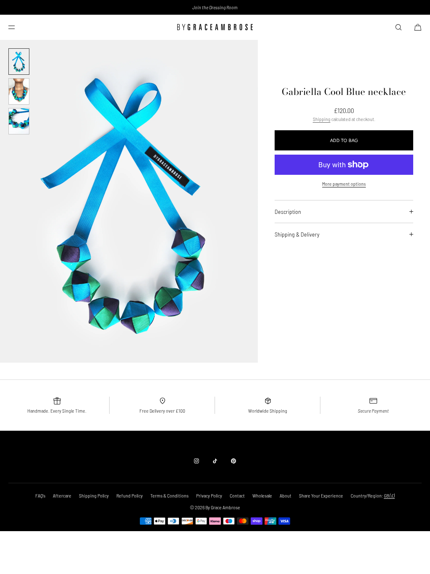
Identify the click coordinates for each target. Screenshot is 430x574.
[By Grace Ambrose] (215, 27)
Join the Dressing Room (215, 7)
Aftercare (62, 495)
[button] (398, 27)
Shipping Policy (94, 495)
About (285, 495)
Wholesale (262, 495)
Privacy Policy (209, 495)
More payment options (344, 184)
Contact (237, 495)
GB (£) (389, 495)
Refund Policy (129, 495)
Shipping (321, 119)
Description (288, 211)
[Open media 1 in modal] (129, 201)
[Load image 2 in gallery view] (18, 91)
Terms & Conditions (169, 495)
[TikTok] (215, 461)
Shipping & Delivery (297, 234)
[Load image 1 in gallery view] (18, 61)
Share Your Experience (321, 495)
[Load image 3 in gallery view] (18, 121)
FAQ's (40, 495)
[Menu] (18, 27)
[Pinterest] (233, 461)
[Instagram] (196, 461)
